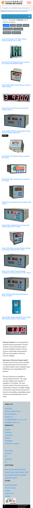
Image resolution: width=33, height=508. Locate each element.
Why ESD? (8, 408)
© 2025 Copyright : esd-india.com (23, 506)
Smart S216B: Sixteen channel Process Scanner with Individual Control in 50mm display (16, 318)
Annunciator (9, 451)
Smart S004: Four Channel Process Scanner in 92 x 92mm (16, 156)
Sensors (7, 429)
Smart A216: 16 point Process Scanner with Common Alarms (15, 108)
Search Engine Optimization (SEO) (17, 472)
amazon (5, 135)
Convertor (8, 453)
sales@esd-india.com (12, 422)
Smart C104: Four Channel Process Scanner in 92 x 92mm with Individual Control (16, 62)
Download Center (11, 485)
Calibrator (8, 459)
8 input (19, 25)
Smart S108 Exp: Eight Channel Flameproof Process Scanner (15, 294)
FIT (6, 456)
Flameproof (7, 32)
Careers (7, 491)
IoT (6, 462)
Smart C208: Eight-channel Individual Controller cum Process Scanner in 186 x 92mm (16, 248)
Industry (8, 496)
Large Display (18, 29)
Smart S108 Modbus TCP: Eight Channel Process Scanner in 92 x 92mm (14, 39)
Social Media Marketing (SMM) (15, 475)
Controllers (9, 435)
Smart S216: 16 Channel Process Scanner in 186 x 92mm (16, 202)
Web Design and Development (15, 469)
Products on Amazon (12, 443)
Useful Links (9, 493)
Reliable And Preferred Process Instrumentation (14, 11)
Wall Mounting (8, 29)
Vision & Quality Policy (13, 411)
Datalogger (9, 441)
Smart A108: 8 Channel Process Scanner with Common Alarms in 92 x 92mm (15, 226)
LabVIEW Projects (11, 478)
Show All (6, 25)
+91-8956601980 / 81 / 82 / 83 (16, 420)
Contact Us (9, 417)
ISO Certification (10, 414)
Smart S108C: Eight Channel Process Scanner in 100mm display (16, 85)
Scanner (8, 438)
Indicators (8, 432)
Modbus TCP (16, 32)
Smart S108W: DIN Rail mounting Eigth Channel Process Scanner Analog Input (16, 131)
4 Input (13, 25)
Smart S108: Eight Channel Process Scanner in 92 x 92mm (16, 179)
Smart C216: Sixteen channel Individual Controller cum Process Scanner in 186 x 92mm (16, 272)
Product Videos (10, 488)
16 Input (25, 25)
